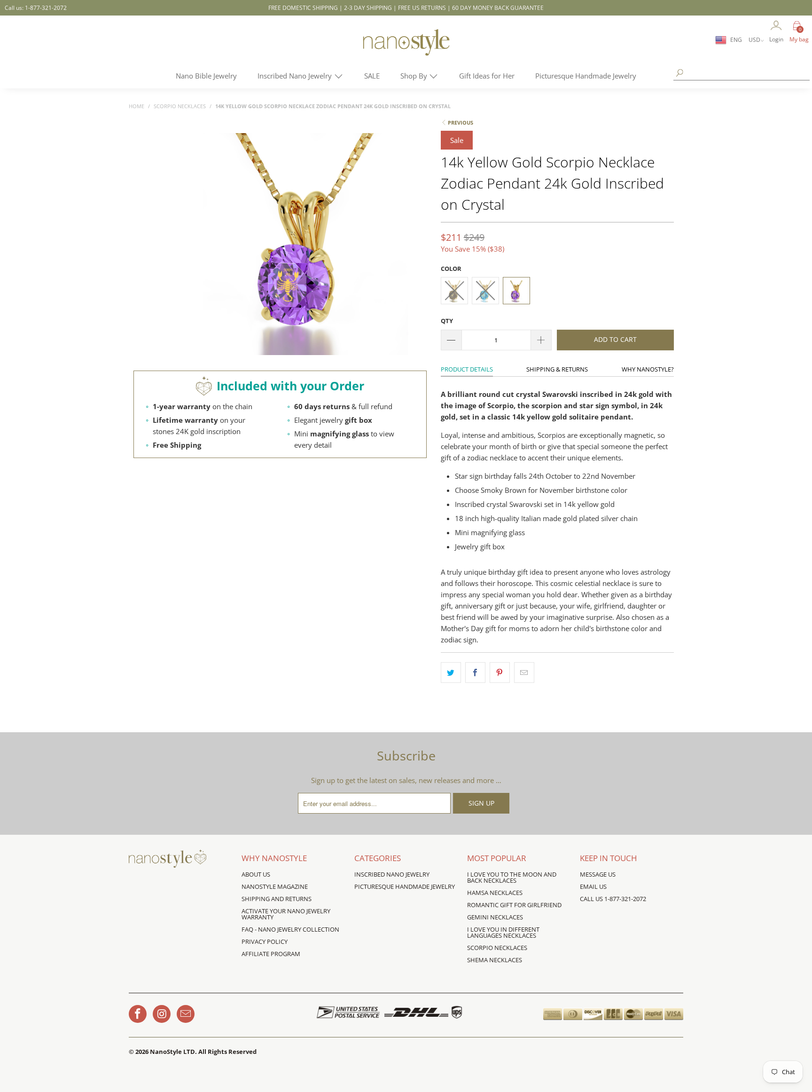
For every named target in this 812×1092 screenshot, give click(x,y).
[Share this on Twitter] (451, 672)
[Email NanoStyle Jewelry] (186, 1014)
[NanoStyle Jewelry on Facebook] (138, 1014)
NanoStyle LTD (172, 1051)
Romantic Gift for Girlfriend (514, 905)
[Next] (418, 244)
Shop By (414, 75)
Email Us (593, 886)
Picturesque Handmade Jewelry (585, 75)
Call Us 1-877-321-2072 (613, 898)
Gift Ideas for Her (487, 75)
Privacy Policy (265, 941)
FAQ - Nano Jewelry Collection (290, 929)
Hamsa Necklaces (495, 892)
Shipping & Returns (557, 369)
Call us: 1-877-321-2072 (36, 8)
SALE (372, 75)
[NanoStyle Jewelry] (406, 49)
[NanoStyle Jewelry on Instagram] (162, 1014)
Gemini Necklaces (495, 917)
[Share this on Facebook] (475, 672)
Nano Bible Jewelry (206, 75)
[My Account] (776, 26)
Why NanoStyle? (648, 369)
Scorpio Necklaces (497, 947)
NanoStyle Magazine (275, 886)
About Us (256, 874)
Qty (447, 321)
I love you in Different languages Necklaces (503, 932)
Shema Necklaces (494, 960)
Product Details (467, 369)
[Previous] (193, 244)
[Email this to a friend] (524, 672)
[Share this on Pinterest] (500, 672)
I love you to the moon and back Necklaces (511, 877)
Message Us (598, 874)
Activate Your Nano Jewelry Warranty (286, 914)
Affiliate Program (271, 954)
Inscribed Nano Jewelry (296, 75)
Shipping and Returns (277, 898)
